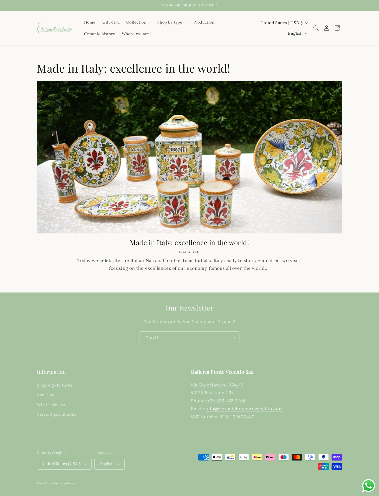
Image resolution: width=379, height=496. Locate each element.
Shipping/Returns (54, 385)
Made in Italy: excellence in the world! (189, 242)
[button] (138, 22)
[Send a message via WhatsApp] (368, 485)
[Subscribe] (233, 337)
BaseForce (68, 483)
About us (45, 394)
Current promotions (56, 414)
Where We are (51, 404)
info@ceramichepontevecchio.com (244, 408)
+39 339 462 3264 (226, 400)
